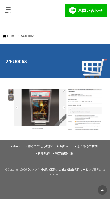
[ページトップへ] (102, 190)
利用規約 (44, 153)
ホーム (17, 146)
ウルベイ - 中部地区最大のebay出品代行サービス (59, 169)
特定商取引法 (64, 153)
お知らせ (65, 146)
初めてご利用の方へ (41, 146)
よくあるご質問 (87, 146)
